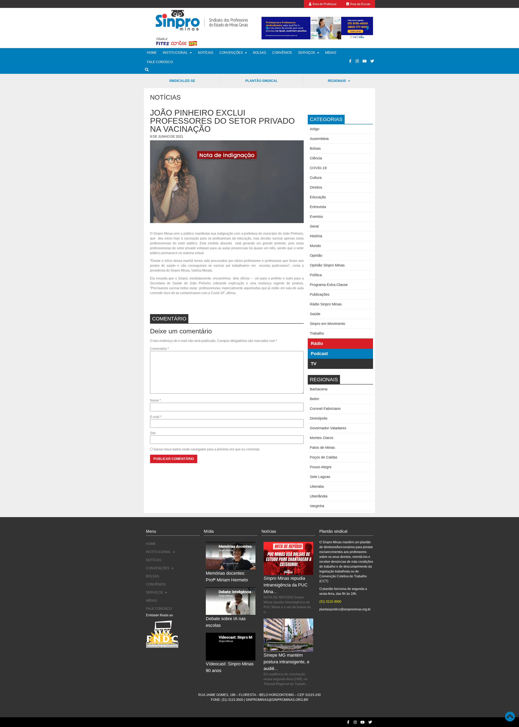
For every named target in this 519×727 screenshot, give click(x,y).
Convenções (231, 52)
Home (152, 52)
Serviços (306, 52)
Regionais (337, 81)
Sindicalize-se (182, 81)
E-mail (155, 417)
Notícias (205, 52)
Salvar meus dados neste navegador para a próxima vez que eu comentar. (206, 449)
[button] (266, 28)
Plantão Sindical (261, 81)
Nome (155, 400)
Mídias (330, 52)
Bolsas (259, 52)
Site (153, 433)
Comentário (159, 348)
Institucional (175, 52)
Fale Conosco (160, 62)
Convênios (282, 52)
